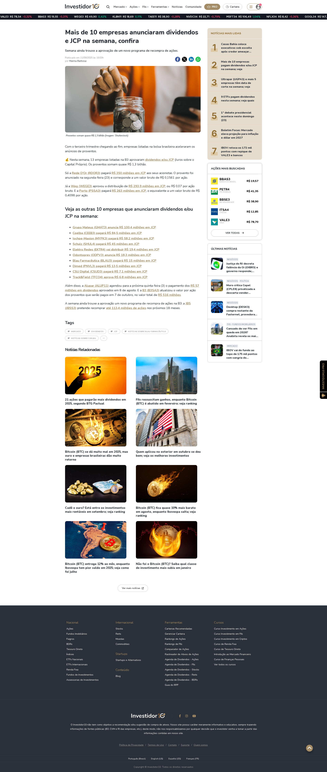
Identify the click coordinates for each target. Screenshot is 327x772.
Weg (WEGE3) (81, 186)
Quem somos (201, 745)
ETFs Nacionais (74, 659)
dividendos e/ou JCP (159, 160)
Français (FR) (192, 758)
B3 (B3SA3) (150, 290)
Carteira (234, 6)
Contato (172, 745)
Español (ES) (174, 758)
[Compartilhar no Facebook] (177, 59)
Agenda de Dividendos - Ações (182, 659)
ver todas (232, 233)
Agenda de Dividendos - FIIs (180, 664)
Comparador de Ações (177, 649)
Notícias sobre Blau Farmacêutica (147, 331)
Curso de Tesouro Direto (227, 649)
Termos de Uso (156, 745)
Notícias (177, 6)
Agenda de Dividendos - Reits (181, 674)
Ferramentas (159, 6)
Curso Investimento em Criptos (230, 639)
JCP (116, 331)
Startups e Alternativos (128, 660)
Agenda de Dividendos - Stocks (182, 669)
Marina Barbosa (77, 61)
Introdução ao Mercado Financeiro (232, 654)
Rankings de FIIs (173, 644)
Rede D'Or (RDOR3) (86, 173)
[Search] (108, 7)
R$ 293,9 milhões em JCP (147, 186)
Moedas (120, 639)
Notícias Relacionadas (82, 350)
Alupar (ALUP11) (96, 286)
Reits (118, 633)
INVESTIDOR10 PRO (323, 376)
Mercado (119, 6)
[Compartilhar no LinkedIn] (191, 59)
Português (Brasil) (137, 758)
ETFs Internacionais (77, 664)
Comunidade (193, 6)
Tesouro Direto (74, 649)
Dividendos (97, 331)
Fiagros (70, 639)
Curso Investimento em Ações (230, 628)
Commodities (122, 644)
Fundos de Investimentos (79, 674)
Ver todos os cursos (225, 664)
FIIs (144, 6)
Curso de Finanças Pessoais (229, 659)
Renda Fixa (72, 669)
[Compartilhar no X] (184, 59)
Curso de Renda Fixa (225, 644)
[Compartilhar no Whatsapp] (198, 59)
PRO (214, 6)
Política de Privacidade (131, 745)
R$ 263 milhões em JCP (129, 191)
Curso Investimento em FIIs (228, 633)
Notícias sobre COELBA (83, 338)
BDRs (69, 644)
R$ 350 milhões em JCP (129, 173)
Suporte (185, 745)
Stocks (119, 628)
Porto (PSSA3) (90, 191)
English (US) (157, 758)
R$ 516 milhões (169, 295)
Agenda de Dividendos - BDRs (181, 679)
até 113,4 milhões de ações (126, 308)
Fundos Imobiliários (76, 633)
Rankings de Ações (175, 639)
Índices (70, 654)
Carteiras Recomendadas (178, 628)
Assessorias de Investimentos (82, 679)
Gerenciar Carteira (175, 633)
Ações (134, 6)
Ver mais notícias (131, 588)
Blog (118, 676)
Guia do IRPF (171, 685)
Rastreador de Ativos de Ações (182, 654)
